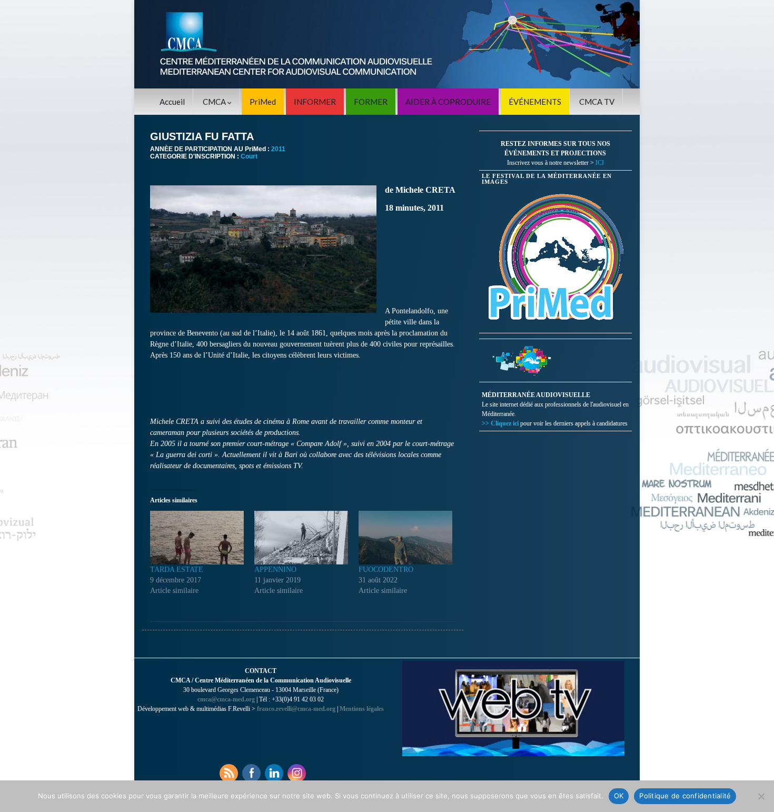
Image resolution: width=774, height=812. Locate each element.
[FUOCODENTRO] (405, 538)
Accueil (172, 101)
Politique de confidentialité (685, 795)
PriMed (263, 101)
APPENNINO (275, 569)
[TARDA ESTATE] (197, 538)
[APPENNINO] (301, 538)
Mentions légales (362, 708)
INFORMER (315, 101)
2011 (278, 149)
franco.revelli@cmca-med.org (296, 708)
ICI (600, 162)
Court (249, 156)
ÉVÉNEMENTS (535, 101)
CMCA (215, 101)
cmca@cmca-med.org (226, 699)
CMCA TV (596, 101)
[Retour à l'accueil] (387, 44)
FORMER (371, 101)
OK (619, 795)
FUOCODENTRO (386, 569)
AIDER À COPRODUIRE (448, 101)
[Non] (761, 796)
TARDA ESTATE (176, 569)
